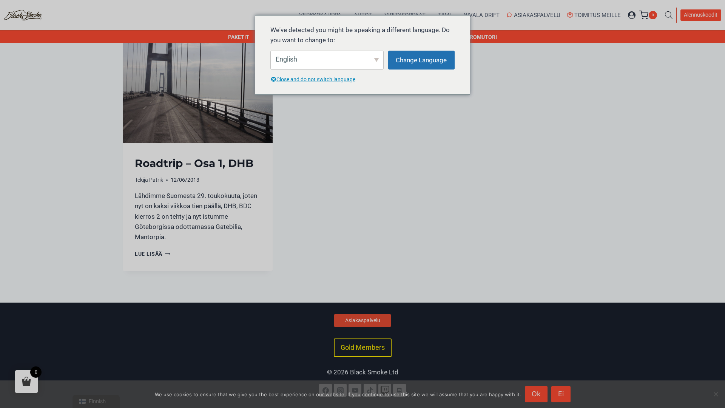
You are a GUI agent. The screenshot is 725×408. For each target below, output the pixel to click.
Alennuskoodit (700, 15)
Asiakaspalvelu (537, 15)
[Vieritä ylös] (711, 369)
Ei (561, 394)
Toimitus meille (597, 15)
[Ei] (715, 394)
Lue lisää (152, 254)
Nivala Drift (481, 15)
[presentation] (198, 93)
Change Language (421, 60)
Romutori (483, 37)
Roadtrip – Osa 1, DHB (194, 163)
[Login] (632, 15)
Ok (536, 394)
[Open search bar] (670, 15)
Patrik (156, 180)
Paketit (238, 37)
